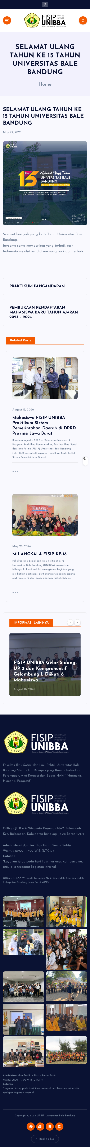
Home (45, 84)
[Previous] (70, 622)
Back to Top (46, 1139)
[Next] (77, 622)
